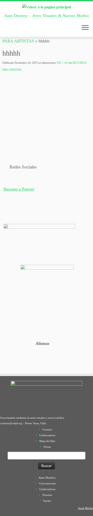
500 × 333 (62, 62)
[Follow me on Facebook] (19, 30)
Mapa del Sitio (47, 441)
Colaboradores (47, 435)
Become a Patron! (19, 189)
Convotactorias (47, 483)
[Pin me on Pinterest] (38, 30)
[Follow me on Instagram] (29, 30)
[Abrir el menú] (85, 28)
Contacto (47, 429)
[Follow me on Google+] (24, 30)
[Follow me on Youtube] (34, 30)
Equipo (47, 500)
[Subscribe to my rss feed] (5, 30)
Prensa (47, 446)
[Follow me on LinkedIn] (43, 30)
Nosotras (47, 494)
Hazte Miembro (47, 477)
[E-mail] (10, 30)
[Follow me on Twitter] (15, 30)
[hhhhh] (46, 117)
